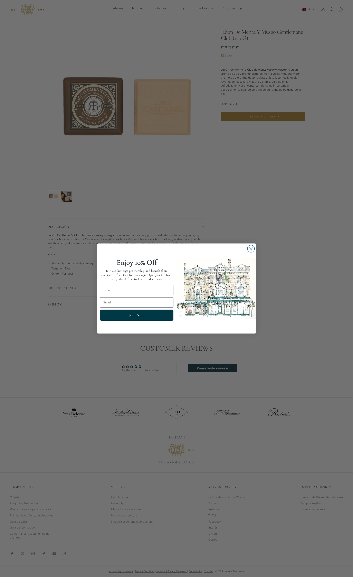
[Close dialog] (251, 248)
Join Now (136, 315)
